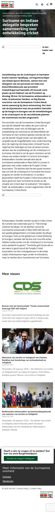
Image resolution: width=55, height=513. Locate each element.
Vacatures (8, 481)
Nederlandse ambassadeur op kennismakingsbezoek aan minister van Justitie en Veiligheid (26, 412)
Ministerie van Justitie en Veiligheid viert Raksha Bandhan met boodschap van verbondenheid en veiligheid (24, 360)
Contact (7, 476)
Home (5, 13)
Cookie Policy (35, 488)
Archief (11, 13)
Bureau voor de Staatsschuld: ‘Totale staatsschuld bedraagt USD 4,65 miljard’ (25, 307)
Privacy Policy (22, 488)
